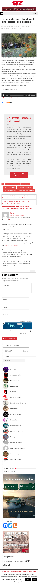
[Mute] (29, 95)
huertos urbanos (10, 187)
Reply (32, 270)
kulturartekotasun (10, 190)
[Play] (4, 95)
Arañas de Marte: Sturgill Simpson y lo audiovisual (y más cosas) (15, 202)
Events (4, 561)
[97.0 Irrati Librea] (19, 4)
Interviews (6, 28)
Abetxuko (9, 184)
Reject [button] (34, 579)
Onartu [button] (28, 579)
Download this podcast (10, 98)
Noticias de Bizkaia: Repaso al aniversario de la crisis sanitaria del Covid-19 (19, 197)
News (21, 561)
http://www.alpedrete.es (17, 220)
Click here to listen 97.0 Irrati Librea (14, 348)
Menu (35, 13)
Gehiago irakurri (19, 582)
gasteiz (17, 184)
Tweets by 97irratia (9, 471)
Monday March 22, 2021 (10, 26)
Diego (12, 213)
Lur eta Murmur (24, 26)
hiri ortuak (25, 184)
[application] (19, 95)
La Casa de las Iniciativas (26, 190)
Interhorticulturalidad (25, 187)
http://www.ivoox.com (11, 245)
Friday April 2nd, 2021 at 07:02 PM (17, 215)
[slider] (33, 95)
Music (17, 561)
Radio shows (13, 28)
